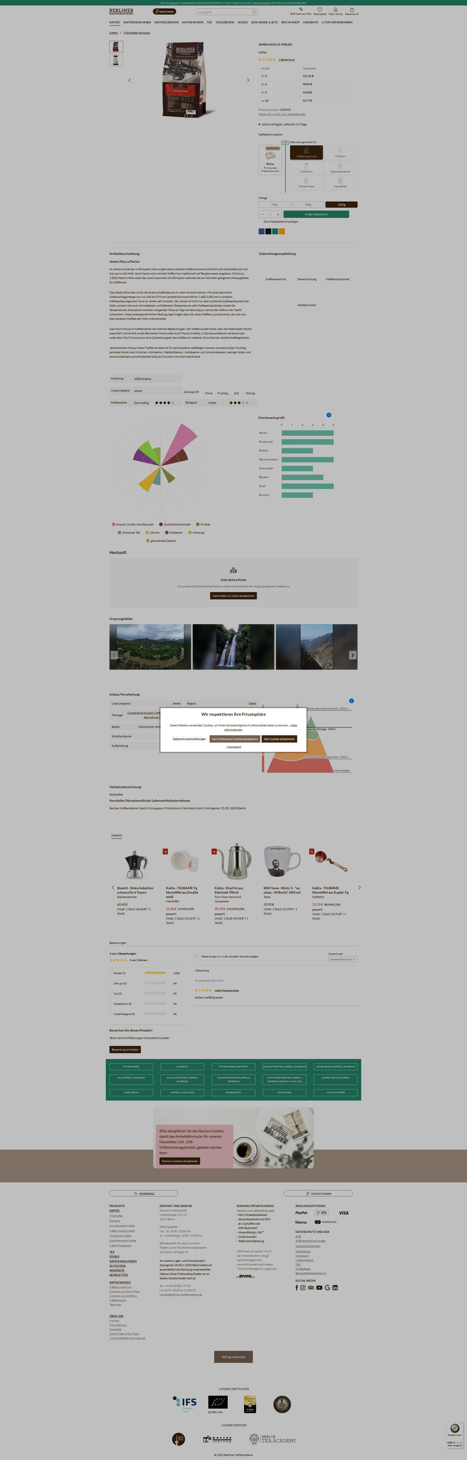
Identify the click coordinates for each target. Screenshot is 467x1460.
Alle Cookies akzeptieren (279, 739)
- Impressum (233, 747)
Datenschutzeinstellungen (189, 739)
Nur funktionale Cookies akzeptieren (235, 739)
